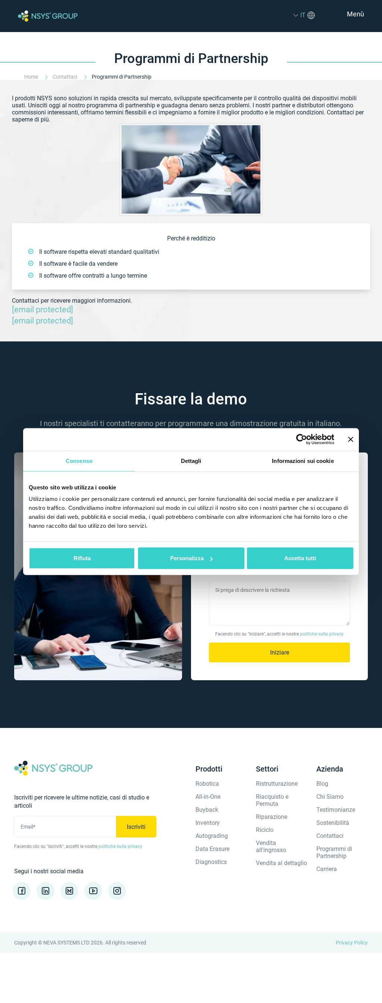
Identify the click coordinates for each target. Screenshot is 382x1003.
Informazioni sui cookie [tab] (303, 460)
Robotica (207, 783)
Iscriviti (136, 826)
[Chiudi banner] (350, 439)
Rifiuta (82, 558)
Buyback (206, 809)
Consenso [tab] (79, 460)
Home (31, 77)
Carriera (326, 869)
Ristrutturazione (277, 783)
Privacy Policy (352, 943)
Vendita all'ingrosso (271, 846)
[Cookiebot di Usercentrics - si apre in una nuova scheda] (301, 439)
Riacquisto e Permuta (272, 800)
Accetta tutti (300, 558)
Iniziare (279, 652)
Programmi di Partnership (334, 852)
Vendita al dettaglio (281, 863)
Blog (322, 783)
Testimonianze (335, 809)
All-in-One (207, 796)
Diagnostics (211, 861)
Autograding (211, 835)
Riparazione (271, 816)
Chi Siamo (330, 796)
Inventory (207, 822)
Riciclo (264, 829)
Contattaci (65, 77)
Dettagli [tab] (191, 460)
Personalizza (187, 558)
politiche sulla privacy (322, 634)
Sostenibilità (332, 822)
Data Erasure (212, 848)
